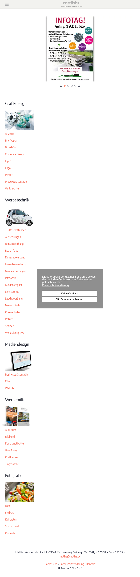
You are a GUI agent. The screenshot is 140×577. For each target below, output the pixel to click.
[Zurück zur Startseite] (70, 4)
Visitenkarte (12, 188)
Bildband (10, 436)
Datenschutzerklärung (72, 564)
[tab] (61, 86)
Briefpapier (11, 140)
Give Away (11, 450)
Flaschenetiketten (15, 443)
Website (10, 388)
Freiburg (9, 512)
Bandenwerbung (14, 243)
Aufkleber (10, 430)
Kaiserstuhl (11, 519)
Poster (8, 174)
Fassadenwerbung (15, 264)
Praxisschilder (12, 312)
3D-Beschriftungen (15, 230)
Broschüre (10, 147)
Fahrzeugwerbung (15, 257)
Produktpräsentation (16, 181)
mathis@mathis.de (70, 556)
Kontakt (90, 564)
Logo (8, 168)
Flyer (8, 161)
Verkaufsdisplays (14, 332)
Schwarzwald (12, 526)
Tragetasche (12, 464)
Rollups (9, 319)
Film (7, 381)
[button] (7, 4)
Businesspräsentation (17, 374)
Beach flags (11, 250)
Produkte (10, 533)
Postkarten (11, 457)
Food (7, 506)
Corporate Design (14, 154)
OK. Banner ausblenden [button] (69, 299)
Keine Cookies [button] (69, 293)
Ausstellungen (13, 237)
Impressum (51, 564)
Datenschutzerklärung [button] (55, 285)
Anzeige (9, 133)
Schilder (9, 326)
